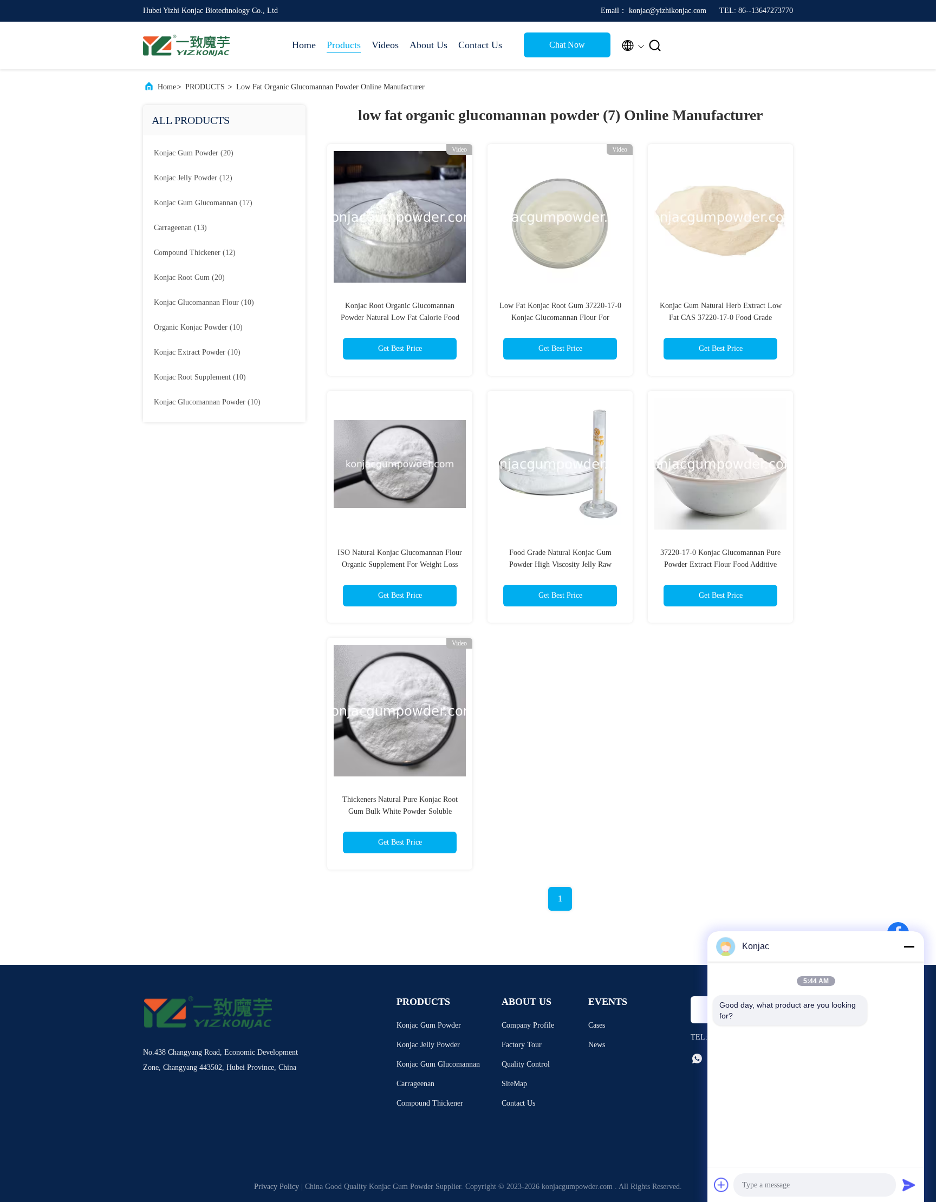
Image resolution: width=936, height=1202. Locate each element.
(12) (193, 178)
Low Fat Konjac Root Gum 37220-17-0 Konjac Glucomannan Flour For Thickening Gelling (560, 318)
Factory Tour (522, 1045)
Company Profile (528, 1025)
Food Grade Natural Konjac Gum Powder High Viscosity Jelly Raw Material (560, 564)
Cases (596, 1025)
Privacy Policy (276, 1187)
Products (344, 45)
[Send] (909, 1185)
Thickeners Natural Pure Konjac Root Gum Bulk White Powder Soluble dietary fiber (400, 811)
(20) (193, 153)
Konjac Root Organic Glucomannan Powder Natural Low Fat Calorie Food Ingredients (400, 318)
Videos (385, 45)
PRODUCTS (205, 87)
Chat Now (567, 44)
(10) (204, 302)
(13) (180, 228)
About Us (428, 45)
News (596, 1045)
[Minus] (908, 946)
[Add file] (721, 1185)
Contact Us (480, 45)
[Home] (186, 45)
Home (304, 45)
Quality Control (526, 1064)
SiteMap (514, 1084)
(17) (203, 203)
